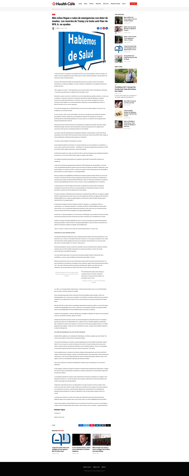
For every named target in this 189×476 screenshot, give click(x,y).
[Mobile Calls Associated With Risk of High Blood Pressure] (119, 30)
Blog (54, 14)
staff (57, 28)
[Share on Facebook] (98, 28)
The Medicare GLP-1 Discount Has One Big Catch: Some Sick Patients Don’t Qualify (125, 89)
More (123, 3)
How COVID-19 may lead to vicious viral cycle (130, 101)
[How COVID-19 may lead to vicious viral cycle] (119, 104)
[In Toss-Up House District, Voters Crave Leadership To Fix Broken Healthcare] (81, 440)
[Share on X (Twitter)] (101, 28)
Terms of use (96, 467)
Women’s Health (115, 3)
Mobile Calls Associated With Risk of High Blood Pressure (130, 28)
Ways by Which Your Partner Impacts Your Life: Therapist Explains (130, 19)
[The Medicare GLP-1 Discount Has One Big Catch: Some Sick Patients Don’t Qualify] (126, 76)
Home (80, 3)
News (85, 3)
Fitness (91, 3)
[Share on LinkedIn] (106, 28)
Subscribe (133, 3)
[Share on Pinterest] (104, 28)
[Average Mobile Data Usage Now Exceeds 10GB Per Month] (119, 59)
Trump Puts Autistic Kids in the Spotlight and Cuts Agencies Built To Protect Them (60, 449)
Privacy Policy (87, 467)
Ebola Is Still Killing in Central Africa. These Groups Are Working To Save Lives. (130, 124)
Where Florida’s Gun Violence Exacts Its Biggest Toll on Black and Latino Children (101, 449)
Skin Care (106, 3)
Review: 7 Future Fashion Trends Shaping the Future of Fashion (130, 38)
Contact (103, 467)
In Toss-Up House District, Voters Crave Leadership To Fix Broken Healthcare (81, 449)
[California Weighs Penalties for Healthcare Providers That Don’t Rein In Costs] (119, 114)
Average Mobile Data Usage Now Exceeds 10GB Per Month (130, 57)
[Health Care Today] (63, 3)
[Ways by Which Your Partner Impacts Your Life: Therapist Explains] (119, 20)
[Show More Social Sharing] (109, 28)
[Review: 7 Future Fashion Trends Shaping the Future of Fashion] (119, 39)
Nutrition (98, 3)
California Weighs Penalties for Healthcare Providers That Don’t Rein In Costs (130, 113)
